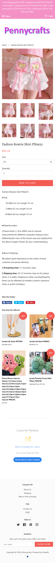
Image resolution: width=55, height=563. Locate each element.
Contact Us (27, 509)
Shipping (27, 493)
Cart (50, 16)
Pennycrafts (27, 552)
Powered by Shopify (40, 552)
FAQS (27, 512)
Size (4, 157)
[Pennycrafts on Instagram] (36, 525)
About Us (27, 489)
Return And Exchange (27, 496)
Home (4, 45)
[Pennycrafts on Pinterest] (30, 525)
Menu (7, 16)
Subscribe (44, 544)
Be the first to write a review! (27, 459)
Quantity (6, 168)
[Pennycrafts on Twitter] (18, 525)
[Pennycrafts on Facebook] (24, 525)
